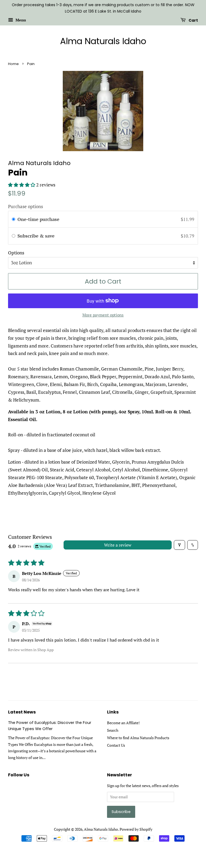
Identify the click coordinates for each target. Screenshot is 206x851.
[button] (22, 185)
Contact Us (116, 745)
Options (16, 253)
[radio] (13, 219)
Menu (20, 19)
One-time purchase (38, 219)
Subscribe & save (36, 236)
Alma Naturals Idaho (103, 41)
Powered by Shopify (136, 829)
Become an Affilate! (123, 722)
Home (13, 64)
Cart (193, 20)
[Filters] (179, 545)
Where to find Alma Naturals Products (138, 737)
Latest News (22, 712)
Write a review (117, 545)
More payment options (103, 315)
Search (112, 730)
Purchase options (25, 206)
